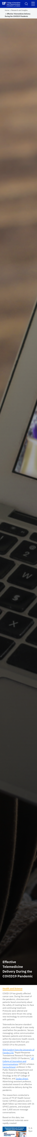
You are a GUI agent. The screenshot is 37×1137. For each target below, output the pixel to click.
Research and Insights (19, 10)
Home (7, 10)
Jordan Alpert (22, 1078)
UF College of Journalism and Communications (18, 1061)
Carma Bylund (9, 1067)
